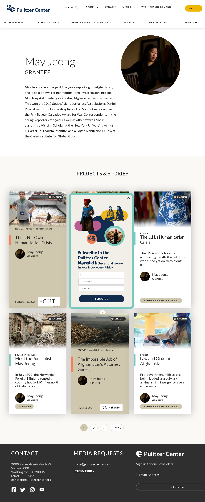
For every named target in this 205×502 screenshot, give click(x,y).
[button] (101, 257)
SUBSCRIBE (101, 298)
